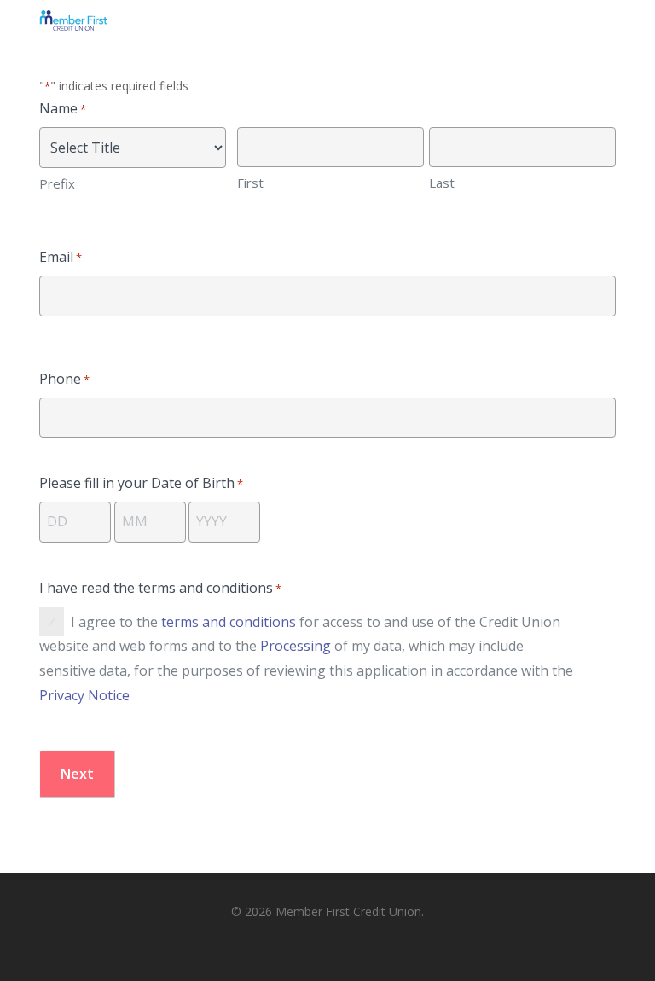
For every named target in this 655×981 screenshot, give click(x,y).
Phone (64, 378)
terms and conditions (228, 621)
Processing (295, 645)
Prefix (57, 183)
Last (442, 182)
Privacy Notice (84, 695)
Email (60, 256)
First (250, 182)
